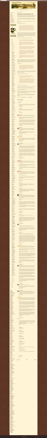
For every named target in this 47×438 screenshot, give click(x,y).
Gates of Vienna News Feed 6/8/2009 (13, 255)
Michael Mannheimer (12, 20)
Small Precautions (11, 406)
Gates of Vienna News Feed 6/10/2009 (13, 235)
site (27, 86)
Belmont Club (11, 299)
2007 (11, 283)
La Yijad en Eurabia (11, 430)
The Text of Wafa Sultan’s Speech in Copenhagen (13, 178)
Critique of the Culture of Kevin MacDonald (13, 221)
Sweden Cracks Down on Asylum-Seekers (13, 124)
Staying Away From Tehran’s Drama (13, 103)
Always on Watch (11, 292)
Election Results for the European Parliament (13, 253)
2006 (11, 284)
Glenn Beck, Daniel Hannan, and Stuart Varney (13, 226)
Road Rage (12, 241)
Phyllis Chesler (11, 309)
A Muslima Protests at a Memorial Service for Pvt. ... (13, 251)
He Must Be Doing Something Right (13, 65)
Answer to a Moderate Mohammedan (13, 59)
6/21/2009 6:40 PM (21, 106)
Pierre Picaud (11, 21)
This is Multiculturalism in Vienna (13, 160)
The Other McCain (11, 380)
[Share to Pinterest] (31, 97)
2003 (11, 287)
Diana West (11, 425)
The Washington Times (12, 424)
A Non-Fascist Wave (13, 155)
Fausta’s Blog (11, 327)
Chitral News (11, 310)
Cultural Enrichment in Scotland (13, 67)
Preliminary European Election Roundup (13, 269)
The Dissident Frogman (12, 320)
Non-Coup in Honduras (12, 81)
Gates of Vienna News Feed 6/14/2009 (13, 206)
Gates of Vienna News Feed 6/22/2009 (13, 129)
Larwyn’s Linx (11, 358)
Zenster (20, 114)
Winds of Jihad (11, 427)
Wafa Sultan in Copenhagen (12, 191)
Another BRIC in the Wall (13, 189)
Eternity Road (11, 324)
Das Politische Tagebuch (12, 389)
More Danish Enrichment (12, 80)
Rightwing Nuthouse (11, 398)
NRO (10, 374)
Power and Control (11, 390)
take (21, 23)
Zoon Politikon (11, 432)
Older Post (35, 359)
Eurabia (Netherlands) (11, 325)
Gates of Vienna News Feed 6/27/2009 (13, 89)
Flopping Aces (11, 329)
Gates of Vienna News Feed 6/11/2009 (13, 230)
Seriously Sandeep (11, 404)
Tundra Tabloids (11, 418)
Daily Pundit (11, 317)
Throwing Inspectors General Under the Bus (13, 170)
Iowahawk (11, 351)
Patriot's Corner (11, 381)
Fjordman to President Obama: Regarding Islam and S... (13, 262)
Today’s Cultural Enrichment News (13, 95)
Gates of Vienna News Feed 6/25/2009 (13, 106)
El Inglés (11, 14)
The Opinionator (11, 379)
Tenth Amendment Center (12, 414)
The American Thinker (12, 294)
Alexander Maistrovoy (12, 22)
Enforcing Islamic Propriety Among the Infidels (13, 168)
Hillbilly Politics (11, 343)
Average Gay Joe (11, 297)
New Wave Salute (13, 152)
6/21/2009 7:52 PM (21, 112)
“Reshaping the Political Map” (13, 267)
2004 (11, 286)
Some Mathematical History (13, 212)
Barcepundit (11, 298)
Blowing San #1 (11, 302)
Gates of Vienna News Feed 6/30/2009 (13, 52)
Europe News (11, 326)
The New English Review (12, 372)
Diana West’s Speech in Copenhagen (13, 175)
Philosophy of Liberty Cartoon (22, 348)
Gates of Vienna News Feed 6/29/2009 (13, 62)
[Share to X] (30, 97)
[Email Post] (27, 97)
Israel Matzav (11, 352)
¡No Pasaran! (11, 373)
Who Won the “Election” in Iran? (13, 195)
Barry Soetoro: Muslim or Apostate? (12, 126)
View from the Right (11, 422)
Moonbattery (11, 370)
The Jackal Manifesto (12, 54)
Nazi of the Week (13, 156)
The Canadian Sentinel (12, 307)
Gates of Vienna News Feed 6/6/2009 (13, 271)
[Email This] (28, 97)
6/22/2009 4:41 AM (21, 221)
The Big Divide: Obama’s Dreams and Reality (13, 162)
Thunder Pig (11, 415)
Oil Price (11, 376)
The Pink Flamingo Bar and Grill (12, 383)
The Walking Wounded (12, 86)
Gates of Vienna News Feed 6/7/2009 (13, 264)
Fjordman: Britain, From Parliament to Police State (13, 202)
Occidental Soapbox (11, 375)
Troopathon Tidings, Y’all (13, 118)
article (20, 109)
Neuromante (11, 371)
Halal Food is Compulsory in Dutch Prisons (13, 83)
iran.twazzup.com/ (31, 321)
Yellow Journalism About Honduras (13, 70)
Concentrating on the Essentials (13, 119)
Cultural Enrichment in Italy (13, 60)
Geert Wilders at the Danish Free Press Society (13, 204)
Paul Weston (11, 13)
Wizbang (11, 428)
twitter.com (26, 322)
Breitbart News (11, 304)
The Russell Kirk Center (12, 401)
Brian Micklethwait (11, 367)
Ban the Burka (12, 66)
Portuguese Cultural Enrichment (13, 85)
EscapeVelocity (20, 223)
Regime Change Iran (11, 396)
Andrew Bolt (11, 303)
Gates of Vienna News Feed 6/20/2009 (13, 149)
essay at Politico (25, 37)
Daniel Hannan (11, 341)
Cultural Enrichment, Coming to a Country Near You (13, 91)
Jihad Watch (11, 353)
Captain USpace (20, 317)
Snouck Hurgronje (11, 407)
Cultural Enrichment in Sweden (13, 56)
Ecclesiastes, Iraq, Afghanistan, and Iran (13, 110)
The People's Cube (11, 382)
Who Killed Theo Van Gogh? (13, 249)
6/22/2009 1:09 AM (21, 180)
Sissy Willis (11, 426)
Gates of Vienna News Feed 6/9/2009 (13, 245)
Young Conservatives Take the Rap (13, 200)
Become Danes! (12, 142)
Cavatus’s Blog (11, 308)
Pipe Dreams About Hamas (13, 275)
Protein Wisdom (11, 391)
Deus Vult (11, 318)
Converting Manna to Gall (13, 97)
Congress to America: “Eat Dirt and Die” (13, 101)
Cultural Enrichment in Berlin (13, 71)
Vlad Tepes (11, 423)
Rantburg (11, 394)
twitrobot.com (24, 323)
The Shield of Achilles (12, 405)
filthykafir (20, 127)
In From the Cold (11, 348)
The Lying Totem (13, 265)
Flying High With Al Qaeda (13, 111)
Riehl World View (11, 397)
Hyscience (11, 347)
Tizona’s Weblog (11, 416)
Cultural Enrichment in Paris (13, 73)
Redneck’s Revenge (11, 395)
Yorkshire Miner (11, 431)
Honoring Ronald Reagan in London (13, 233)
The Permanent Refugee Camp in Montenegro (13, 138)
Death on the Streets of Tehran (13, 147)
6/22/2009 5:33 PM (21, 262)
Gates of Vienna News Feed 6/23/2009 (13, 121)
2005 (11, 285)
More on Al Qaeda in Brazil (13, 237)
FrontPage (11, 332)
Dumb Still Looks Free (12, 322)
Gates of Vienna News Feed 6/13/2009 (13, 211)
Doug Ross (11, 400)
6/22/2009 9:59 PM (21, 294)
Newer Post (18, 359)
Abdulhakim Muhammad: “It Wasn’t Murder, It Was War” (13, 247)
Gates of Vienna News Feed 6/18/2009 (13, 165)
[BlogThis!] (29, 97)
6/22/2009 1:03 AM (21, 168)
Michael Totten (11, 417)
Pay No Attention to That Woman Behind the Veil (13, 133)
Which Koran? (12, 104)
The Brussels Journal (11, 306)
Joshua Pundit (11, 354)
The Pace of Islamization (12, 76)
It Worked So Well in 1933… (13, 182)
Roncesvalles (11, 399)
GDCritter (11, 334)
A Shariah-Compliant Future (13, 186)
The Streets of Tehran (12, 197)
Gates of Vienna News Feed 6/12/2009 (13, 219)
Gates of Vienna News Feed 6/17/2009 (13, 181)
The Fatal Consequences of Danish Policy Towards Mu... (13, 259)
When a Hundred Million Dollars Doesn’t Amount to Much (13, 223)
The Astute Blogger (11, 296)
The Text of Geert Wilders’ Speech (13, 198)
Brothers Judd (11, 305)
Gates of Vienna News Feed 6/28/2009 (13, 78)
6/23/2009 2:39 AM (21, 315)
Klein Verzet (11, 357)
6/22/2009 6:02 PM (21, 281)
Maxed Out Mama (11, 366)
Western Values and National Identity (13, 214)
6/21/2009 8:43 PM (21, 133)
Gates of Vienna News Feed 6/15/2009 (13, 193)
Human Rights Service (12, 346)
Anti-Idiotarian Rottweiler (12, 295)
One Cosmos (11, 377)
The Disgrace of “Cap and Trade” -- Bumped (13, 108)
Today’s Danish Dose (13, 57)
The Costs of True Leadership (13, 272)
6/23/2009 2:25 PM (21, 355)
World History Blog (11, 429)
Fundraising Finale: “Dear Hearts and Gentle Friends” (13, 131)
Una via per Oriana (11, 419)
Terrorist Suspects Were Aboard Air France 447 (13, 239)
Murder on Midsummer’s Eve (13, 116)
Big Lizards (11, 300)
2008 (11, 282)
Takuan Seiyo (11, 15)
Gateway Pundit (11, 333)
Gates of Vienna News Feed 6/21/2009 (13, 141)
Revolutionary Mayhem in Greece (12, 184)
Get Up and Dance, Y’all (13, 94)
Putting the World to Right (13, 134)
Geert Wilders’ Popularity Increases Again (13, 151)
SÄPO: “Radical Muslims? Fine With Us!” (13, 136)
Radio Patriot (11, 393)
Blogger (24, 436)
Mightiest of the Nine (11, 368)
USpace (19, 345)
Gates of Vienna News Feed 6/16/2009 (13, 188)
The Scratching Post (11, 403)
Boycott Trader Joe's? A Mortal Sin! (13, 154)
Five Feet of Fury (11, 328)
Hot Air (10, 345)
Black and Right (11, 301)
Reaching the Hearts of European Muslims (13, 232)
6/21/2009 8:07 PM (21, 125)
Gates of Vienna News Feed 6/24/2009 (13, 115)
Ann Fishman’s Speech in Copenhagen (12, 174)
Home (27, 359)
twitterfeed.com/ (20, 323)
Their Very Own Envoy (12, 92)
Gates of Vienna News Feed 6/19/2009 (13, 158)
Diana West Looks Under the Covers (25, 14)
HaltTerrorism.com (32, 351)
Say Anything (11, 402)
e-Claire (10, 323)
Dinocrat (11, 319)
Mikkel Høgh (11, 344)
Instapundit (11, 349)
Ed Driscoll (11, 321)
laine (19, 296)
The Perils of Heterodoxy (12, 163)
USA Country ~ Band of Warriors (12, 421)
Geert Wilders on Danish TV (13, 209)
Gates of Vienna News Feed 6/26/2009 (13, 99)
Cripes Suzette (11, 316)
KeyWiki (11, 355)
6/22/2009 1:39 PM (21, 230)
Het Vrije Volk (11, 342)
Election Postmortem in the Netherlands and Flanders (13, 216)
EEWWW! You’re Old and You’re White (13, 172)
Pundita (10, 392)
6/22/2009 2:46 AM (21, 212)
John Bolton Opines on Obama (13, 75)
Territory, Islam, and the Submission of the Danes (13, 145)
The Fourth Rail (11, 331)
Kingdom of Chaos (11, 356)
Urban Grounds (11, 420)
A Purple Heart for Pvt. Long (13, 242)
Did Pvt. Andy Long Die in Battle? (13, 257)
